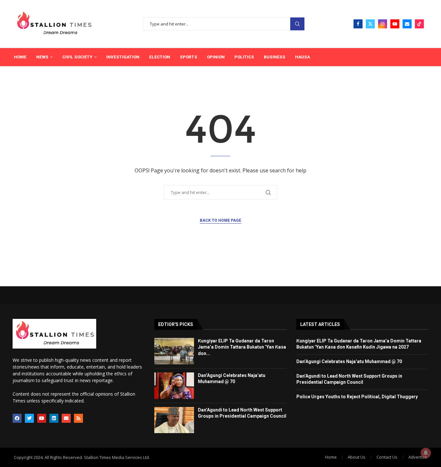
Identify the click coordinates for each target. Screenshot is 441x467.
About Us (356, 457)
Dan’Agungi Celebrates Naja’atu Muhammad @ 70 (349, 361)
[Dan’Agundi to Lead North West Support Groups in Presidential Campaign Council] (174, 420)
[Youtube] (394, 23)
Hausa (302, 57)
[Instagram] (382, 23)
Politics (244, 57)
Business (274, 57)
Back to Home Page (220, 220)
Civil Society (77, 57)
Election (159, 57)
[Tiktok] (419, 23)
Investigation (122, 57)
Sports (188, 57)
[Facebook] (358, 23)
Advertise (417, 457)
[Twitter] (370, 23)
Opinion (216, 57)
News (42, 57)
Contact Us (386, 457)
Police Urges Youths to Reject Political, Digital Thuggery (357, 396)
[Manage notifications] (426, 453)
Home (20, 57)
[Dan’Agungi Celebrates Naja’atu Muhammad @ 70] (174, 385)
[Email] (407, 23)
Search (297, 24)
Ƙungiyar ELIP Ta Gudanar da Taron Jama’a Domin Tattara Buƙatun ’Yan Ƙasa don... (242, 347)
